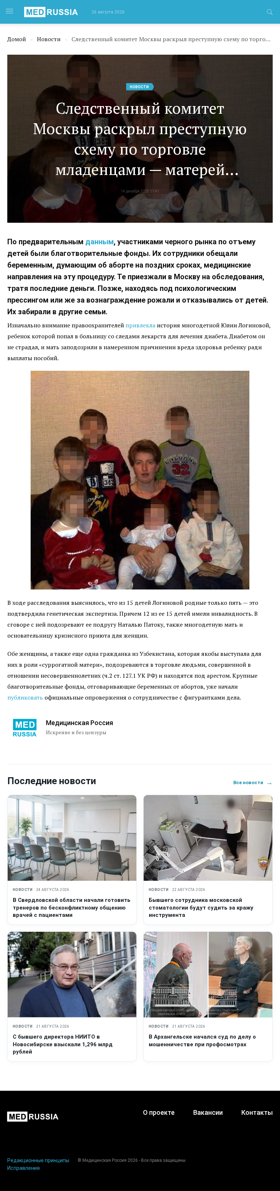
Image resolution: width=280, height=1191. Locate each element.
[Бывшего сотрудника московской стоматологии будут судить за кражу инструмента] (208, 838)
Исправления (23, 1168)
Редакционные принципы (38, 1160)
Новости (139, 87)
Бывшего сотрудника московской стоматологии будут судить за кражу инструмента (201, 907)
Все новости (253, 782)
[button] (270, 13)
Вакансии (208, 1112)
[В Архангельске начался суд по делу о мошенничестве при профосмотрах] (208, 974)
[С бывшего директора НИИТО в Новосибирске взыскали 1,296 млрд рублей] (72, 974)
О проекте (159, 1112)
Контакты (257, 1112)
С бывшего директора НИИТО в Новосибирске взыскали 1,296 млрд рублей (63, 1044)
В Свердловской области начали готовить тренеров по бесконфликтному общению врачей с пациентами (72, 907)
